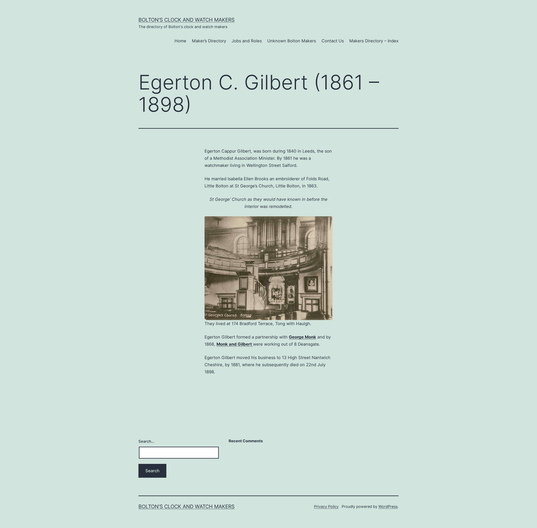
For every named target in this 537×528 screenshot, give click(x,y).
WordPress (388, 506)
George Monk (302, 337)
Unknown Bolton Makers (291, 40)
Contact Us (333, 40)
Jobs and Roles (247, 40)
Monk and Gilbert (234, 344)
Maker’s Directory (209, 40)
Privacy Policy (326, 506)
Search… (146, 441)
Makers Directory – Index (374, 40)
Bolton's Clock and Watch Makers (186, 20)
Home (180, 40)
